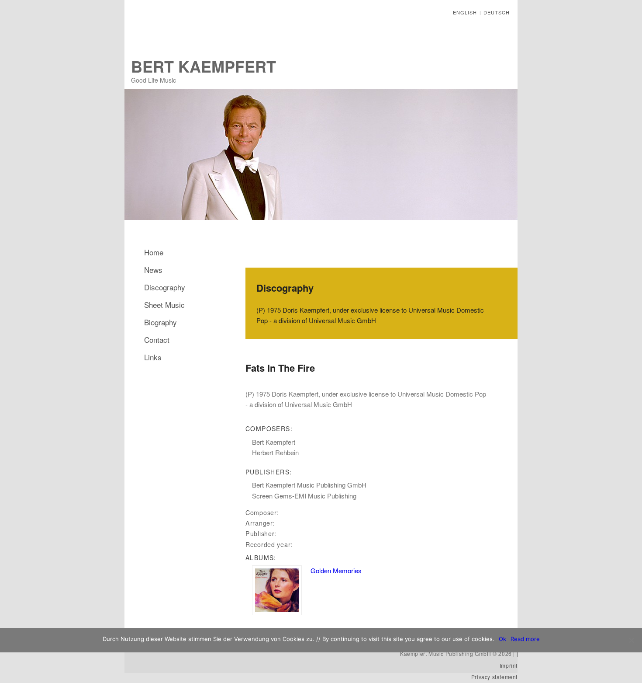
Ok (502, 638)
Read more (525, 638)
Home (153, 252)
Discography (164, 287)
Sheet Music (164, 304)
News (153, 269)
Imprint (509, 665)
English (465, 12)
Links (153, 357)
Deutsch (496, 12)
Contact (156, 339)
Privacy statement (494, 676)
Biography (160, 322)
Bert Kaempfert (203, 66)
